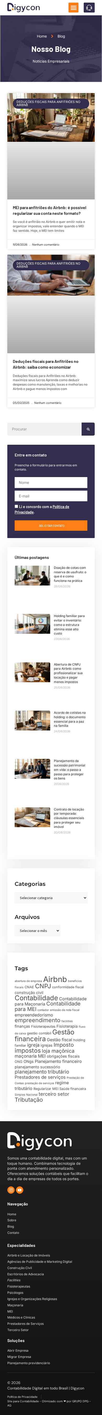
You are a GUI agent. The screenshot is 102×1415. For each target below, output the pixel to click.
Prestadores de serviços (40, 1077)
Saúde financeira (72, 1089)
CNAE (29, 987)
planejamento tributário (42, 1072)
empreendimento (37, 1020)
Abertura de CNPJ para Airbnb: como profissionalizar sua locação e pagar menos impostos (68, 673)
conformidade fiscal (68, 987)
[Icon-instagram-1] (11, 1190)
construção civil (29, 992)
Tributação (29, 1099)
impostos (28, 1050)
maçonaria (26, 1056)
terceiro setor (54, 1094)
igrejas (47, 1045)
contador (43, 1010)
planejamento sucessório (37, 1067)
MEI (42, 1056)
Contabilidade (36, 998)
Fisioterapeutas (43, 1026)
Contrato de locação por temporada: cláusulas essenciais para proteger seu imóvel (69, 818)
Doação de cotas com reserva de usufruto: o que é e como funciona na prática (70, 574)
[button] (73, 8)
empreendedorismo (34, 1015)
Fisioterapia (67, 1026)
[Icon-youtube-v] (19, 1190)
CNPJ (43, 986)
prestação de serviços (39, 1083)
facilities (67, 1021)
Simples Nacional (26, 1094)
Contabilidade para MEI (48, 1006)
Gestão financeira (44, 1035)
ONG (18, 1062)
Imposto (64, 1045)
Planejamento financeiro (58, 1061)
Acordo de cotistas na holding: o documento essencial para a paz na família (70, 719)
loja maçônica (58, 1051)
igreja (33, 1045)
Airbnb (55, 979)
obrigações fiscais (63, 1056)
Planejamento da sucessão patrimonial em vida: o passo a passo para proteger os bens (69, 769)
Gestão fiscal (59, 1039)
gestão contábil (39, 1033)
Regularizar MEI (45, 1089)
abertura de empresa (28, 981)
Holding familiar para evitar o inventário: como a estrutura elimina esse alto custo (69, 624)
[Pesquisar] (88, 429)
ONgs (29, 1061)
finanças (22, 1026)
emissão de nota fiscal (65, 1010)
